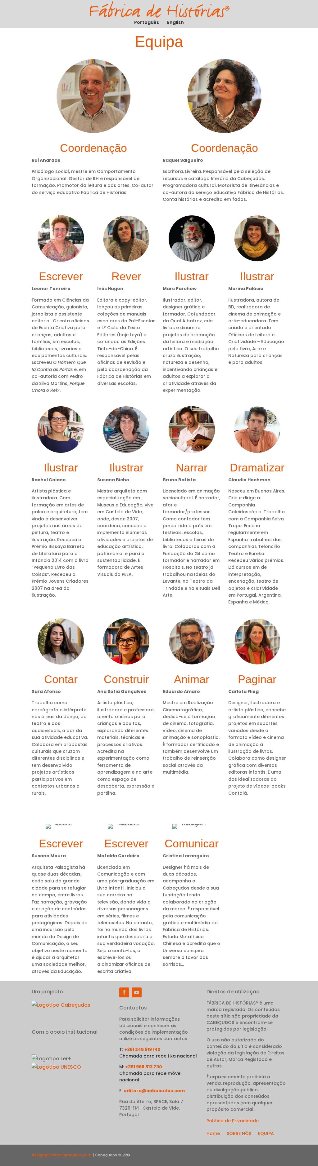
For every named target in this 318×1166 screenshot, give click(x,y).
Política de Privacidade (233, 1121)
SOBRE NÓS (239, 1134)
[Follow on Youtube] (137, 992)
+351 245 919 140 (142, 1049)
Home (213, 1134)
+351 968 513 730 (143, 1067)
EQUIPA (266, 1134)
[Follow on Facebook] (124, 992)
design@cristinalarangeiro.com (62, 1155)
